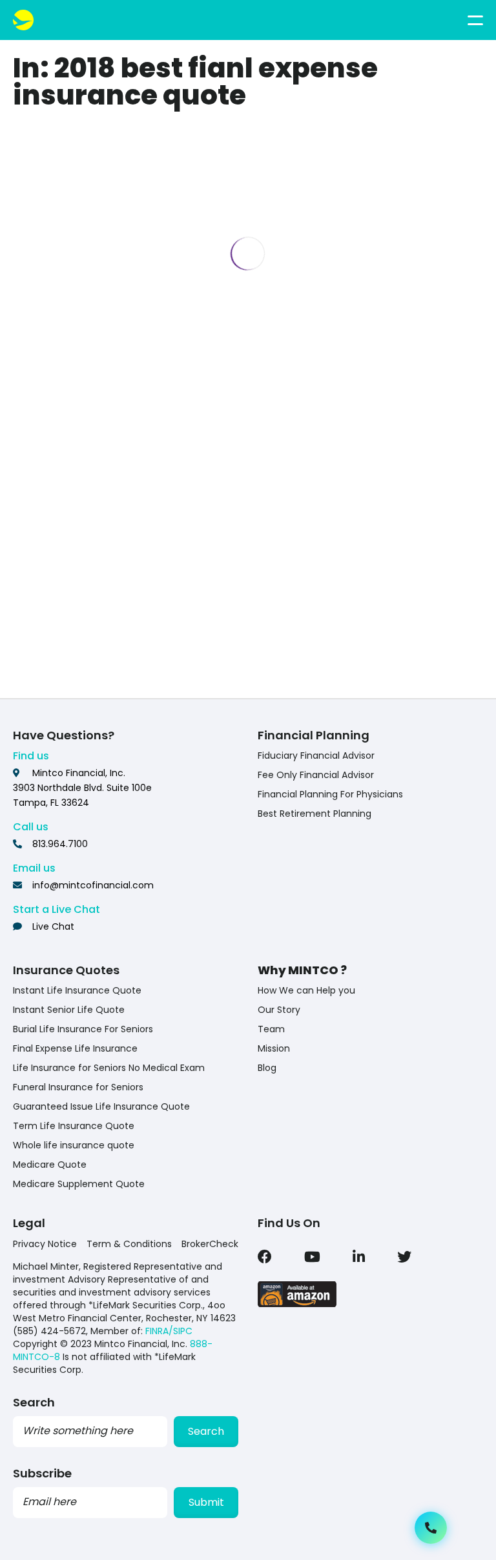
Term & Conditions (129, 1243)
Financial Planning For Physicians (330, 794)
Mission (274, 1048)
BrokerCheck (209, 1243)
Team (271, 1029)
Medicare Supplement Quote (79, 1183)
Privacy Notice (45, 1243)
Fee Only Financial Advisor (316, 774)
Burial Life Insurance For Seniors (83, 1029)
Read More (121, 659)
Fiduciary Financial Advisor (316, 755)
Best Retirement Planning (314, 813)
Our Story (279, 1009)
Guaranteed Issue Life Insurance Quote (101, 1106)
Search (206, 1431)
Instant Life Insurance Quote (77, 990)
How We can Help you (306, 990)
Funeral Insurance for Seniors (78, 1087)
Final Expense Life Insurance (75, 1048)
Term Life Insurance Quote (73, 1125)
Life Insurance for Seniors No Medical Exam (109, 1067)
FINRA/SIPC (168, 1331)
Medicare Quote (50, 1164)
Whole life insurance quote (73, 1145)
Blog (267, 1067)
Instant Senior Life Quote (69, 1009)
